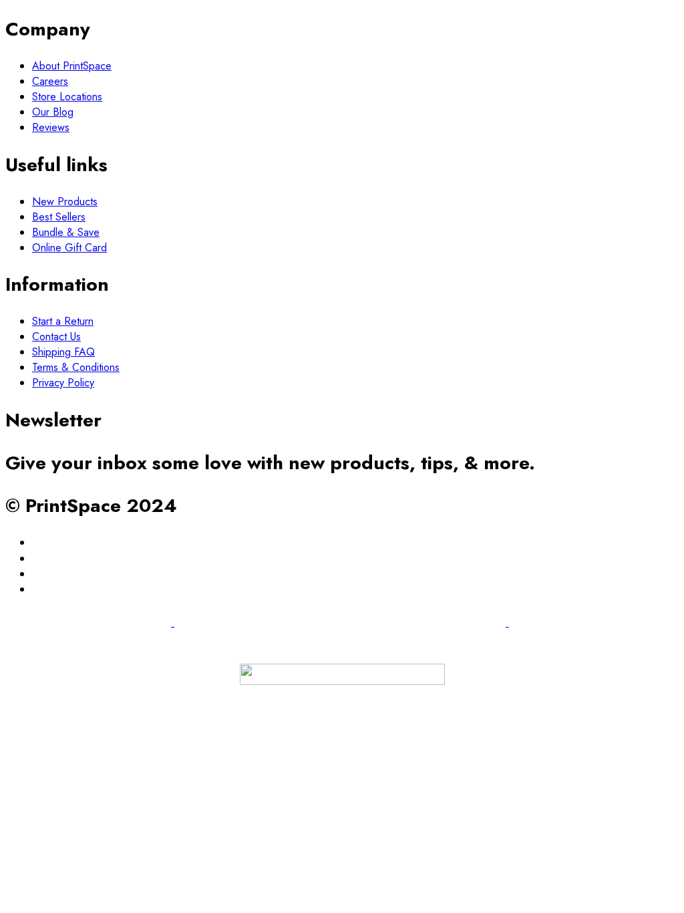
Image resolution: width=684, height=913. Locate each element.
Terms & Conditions (76, 367)
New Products (65, 201)
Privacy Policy (63, 382)
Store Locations (67, 96)
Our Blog (52, 112)
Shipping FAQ (63, 352)
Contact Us (56, 336)
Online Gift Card (69, 247)
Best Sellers (59, 217)
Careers (50, 81)
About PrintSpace (72, 66)
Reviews (50, 127)
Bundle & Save (66, 232)
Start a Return (63, 321)
